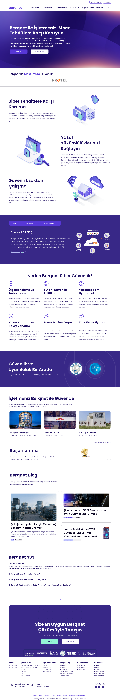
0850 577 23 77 (20, 686)
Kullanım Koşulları (49, 696)
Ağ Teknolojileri (68, 517)
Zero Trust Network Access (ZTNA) (29, 668)
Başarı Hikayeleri (99, 673)
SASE (12, 539)
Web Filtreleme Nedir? (67, 671)
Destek (45, 665)
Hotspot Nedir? (64, 676)
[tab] (16, 223)
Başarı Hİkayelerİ (88, 8)
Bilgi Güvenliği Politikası (77, 696)
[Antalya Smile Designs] (25, 420)
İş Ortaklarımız (81, 665)
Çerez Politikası (62, 696)
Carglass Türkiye (51, 432)
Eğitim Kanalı (47, 671)
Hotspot (23, 671)
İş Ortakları (74, 8)
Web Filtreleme (25, 676)
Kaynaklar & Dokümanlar (47, 668)
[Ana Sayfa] (60, 599)
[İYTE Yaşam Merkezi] (95, 420)
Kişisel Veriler (37, 696)
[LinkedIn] (96, 687)
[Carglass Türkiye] (60, 420)
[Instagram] (103, 687)
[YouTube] (99, 687)
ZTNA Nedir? (63, 667)
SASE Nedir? (63, 665)
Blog (109, 8)
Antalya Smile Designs (19, 432)
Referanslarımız (99, 676)
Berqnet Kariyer (99, 671)
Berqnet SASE (13, 665)
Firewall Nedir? (64, 669)
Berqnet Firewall (13, 667)
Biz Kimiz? (97, 665)
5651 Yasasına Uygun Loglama (30, 665)
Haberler (97, 669)
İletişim (96, 667)
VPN (22, 673)
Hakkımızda (100, 8)
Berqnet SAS (81, 669)
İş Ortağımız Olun (82, 667)
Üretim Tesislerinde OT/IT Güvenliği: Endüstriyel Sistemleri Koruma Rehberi (80, 532)
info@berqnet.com (42, 686)
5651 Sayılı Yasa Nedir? (67, 673)
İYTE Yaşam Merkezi (87, 432)
